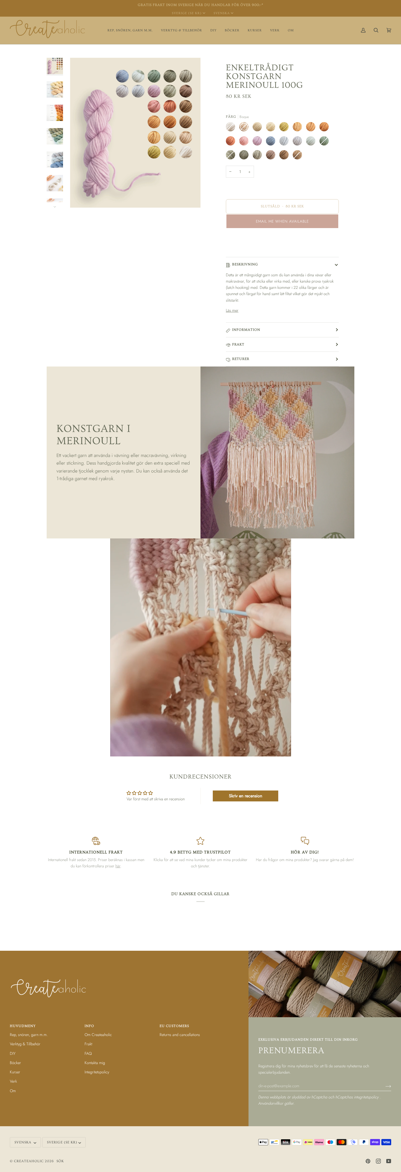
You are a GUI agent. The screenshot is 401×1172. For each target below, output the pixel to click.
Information (246, 330)
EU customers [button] (174, 1026)
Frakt (238, 344)
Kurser (15, 1072)
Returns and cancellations (180, 1034)
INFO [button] (89, 1026)
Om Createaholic (98, 1034)
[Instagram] (378, 1161)
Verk (13, 1081)
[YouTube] (388, 1161)
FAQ (88, 1053)
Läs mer (232, 310)
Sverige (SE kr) (187, 13)
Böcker (15, 1062)
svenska (222, 13)
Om (13, 1091)
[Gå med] (384, 1086)
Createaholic (29, 1161)
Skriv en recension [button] (245, 796)
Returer (240, 359)
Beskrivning (245, 264)
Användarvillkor (271, 1103)
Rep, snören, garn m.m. (29, 1034)
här (117, 866)
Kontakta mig (95, 1062)
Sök (60, 1161)
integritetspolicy (367, 1097)
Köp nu (282, 244)
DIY (13, 1053)
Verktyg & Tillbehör (25, 1044)
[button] (130, 30)
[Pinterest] (368, 1161)
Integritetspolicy (97, 1072)
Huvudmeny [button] (23, 1026)
